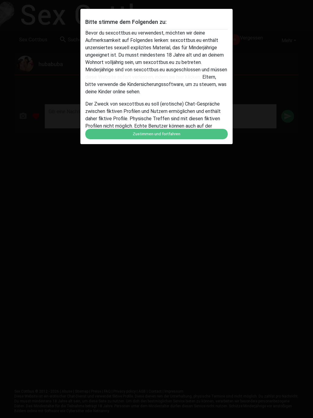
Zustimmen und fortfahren (156, 134)
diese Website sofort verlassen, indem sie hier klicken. (143, 77)
